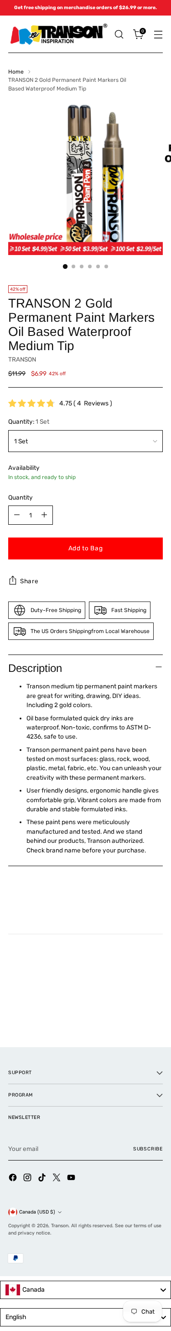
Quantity (20, 497)
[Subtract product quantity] (17, 515)
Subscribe (148, 1149)
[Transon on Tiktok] (42, 1178)
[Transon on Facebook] (13, 1178)
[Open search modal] (118, 34)
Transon (59, 1226)
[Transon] (58, 34)
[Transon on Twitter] (57, 1178)
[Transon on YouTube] (72, 1178)
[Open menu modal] (158, 34)
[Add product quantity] (44, 515)
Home (16, 72)
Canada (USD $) (37, 1212)
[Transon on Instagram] (28, 1178)
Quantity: (28, 421)
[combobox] (85, 1290)
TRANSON (22, 359)
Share (29, 581)
